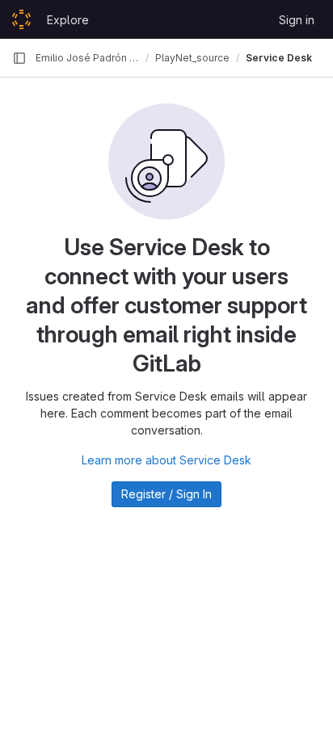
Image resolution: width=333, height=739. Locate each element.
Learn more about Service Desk (166, 460)
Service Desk (279, 58)
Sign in (296, 20)
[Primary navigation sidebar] (19, 58)
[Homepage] (21, 19)
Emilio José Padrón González (87, 58)
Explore (68, 20)
